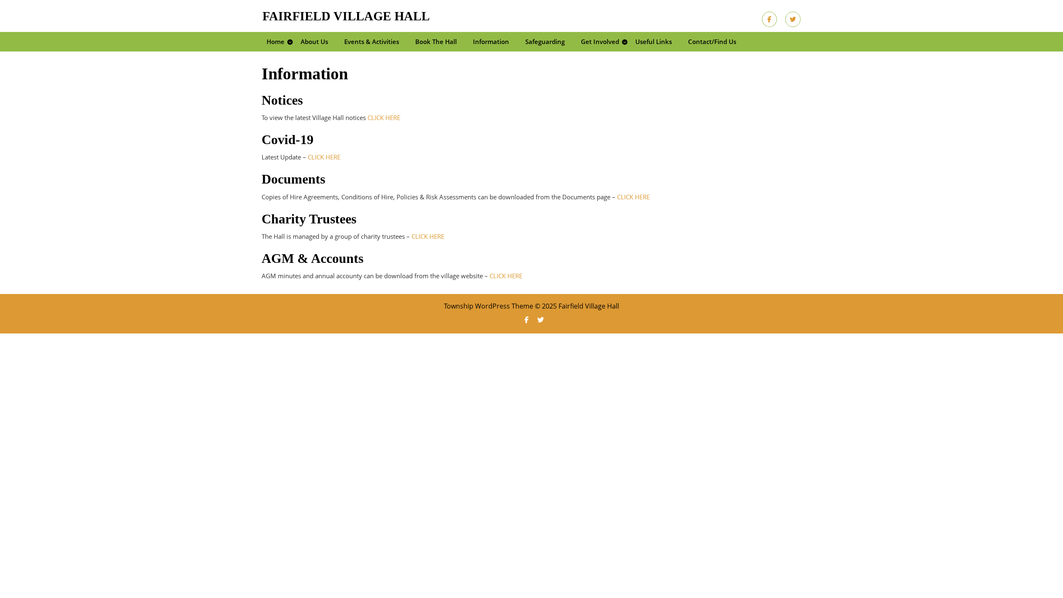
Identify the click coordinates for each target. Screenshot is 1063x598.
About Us (314, 41)
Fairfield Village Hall (346, 16)
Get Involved (600, 41)
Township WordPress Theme (488, 306)
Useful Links (653, 41)
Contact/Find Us (712, 41)
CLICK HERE (383, 117)
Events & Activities (371, 41)
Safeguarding (545, 41)
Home (275, 41)
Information (491, 41)
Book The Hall (436, 41)
